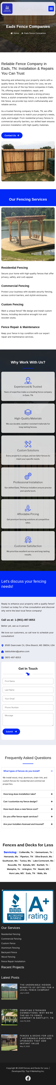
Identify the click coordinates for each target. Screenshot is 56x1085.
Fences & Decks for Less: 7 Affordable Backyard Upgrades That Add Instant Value (37, 1039)
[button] (51, 8)
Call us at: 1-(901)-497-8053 (18, 619)
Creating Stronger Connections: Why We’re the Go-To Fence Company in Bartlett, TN (37, 1014)
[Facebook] (28, 1078)
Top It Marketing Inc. (35, 1071)
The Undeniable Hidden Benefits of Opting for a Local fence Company (37, 987)
